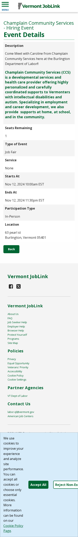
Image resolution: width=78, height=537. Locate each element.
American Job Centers (20, 416)
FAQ (10, 318)
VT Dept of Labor (18, 396)
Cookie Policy (15, 375)
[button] (5, 6)
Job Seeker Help (17, 322)
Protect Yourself (17, 334)
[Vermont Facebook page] (11, 286)
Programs (13, 339)
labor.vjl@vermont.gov (21, 412)
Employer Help (16, 326)
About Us (13, 314)
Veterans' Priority (18, 367)
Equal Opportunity (18, 363)
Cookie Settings (17, 379)
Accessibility (15, 371)
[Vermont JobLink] (39, 6)
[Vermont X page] (18, 286)
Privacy (12, 359)
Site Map (13, 343)
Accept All (38, 484)
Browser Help (16, 330)
